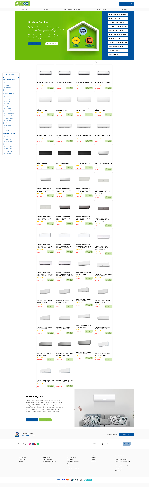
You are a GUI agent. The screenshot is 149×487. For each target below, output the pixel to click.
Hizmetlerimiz (59, 486)
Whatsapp (93, 461)
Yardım (79, 486)
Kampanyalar (22, 457)
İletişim (21, 461)
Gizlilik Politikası (47, 455)
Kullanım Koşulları (70, 486)
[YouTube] (35, 444)
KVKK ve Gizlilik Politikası (88, 486)
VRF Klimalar (70, 459)
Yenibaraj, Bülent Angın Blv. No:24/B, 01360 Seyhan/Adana (121, 468)
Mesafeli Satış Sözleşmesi (49, 461)
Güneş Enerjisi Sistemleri (73, 461)
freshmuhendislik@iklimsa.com (122, 461)
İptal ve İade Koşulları (48, 463)
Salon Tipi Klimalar (71, 457)
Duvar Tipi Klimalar (72, 455)
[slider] (3, 77)
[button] (46, 9)
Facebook (93, 457)
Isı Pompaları (70, 466)
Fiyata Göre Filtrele (8, 74)
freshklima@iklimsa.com (121, 459)
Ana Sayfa (21, 455)
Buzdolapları (70, 463)
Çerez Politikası (47, 457)
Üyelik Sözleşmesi (47, 459)
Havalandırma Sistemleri (73, 468)
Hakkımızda (22, 459)
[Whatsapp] (38, 444)
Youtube (93, 459)
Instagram (93, 455)
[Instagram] (30, 444)
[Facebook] (33, 444)
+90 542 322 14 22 (119, 455)
